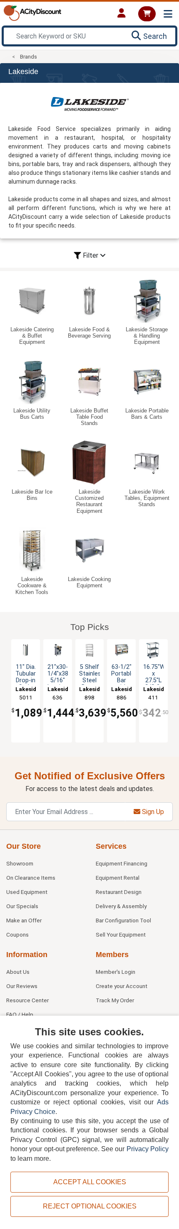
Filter (90, 255)
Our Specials (22, 906)
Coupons (17, 934)
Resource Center (27, 1000)
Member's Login (115, 971)
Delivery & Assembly (121, 906)
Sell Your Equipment (121, 934)
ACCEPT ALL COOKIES (89, 1181)
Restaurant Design (119, 891)
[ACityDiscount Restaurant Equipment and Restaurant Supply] (32, 12)
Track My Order (115, 1000)
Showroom (19, 863)
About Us (18, 971)
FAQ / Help (19, 1014)
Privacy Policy (148, 1148)
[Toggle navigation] (168, 14)
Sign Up (152, 812)
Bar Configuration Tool (123, 920)
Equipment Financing (121, 863)
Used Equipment (26, 891)
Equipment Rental (117, 877)
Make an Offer (24, 920)
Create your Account (121, 986)
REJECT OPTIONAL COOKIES (90, 1206)
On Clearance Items (30, 877)
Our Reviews (21, 986)
